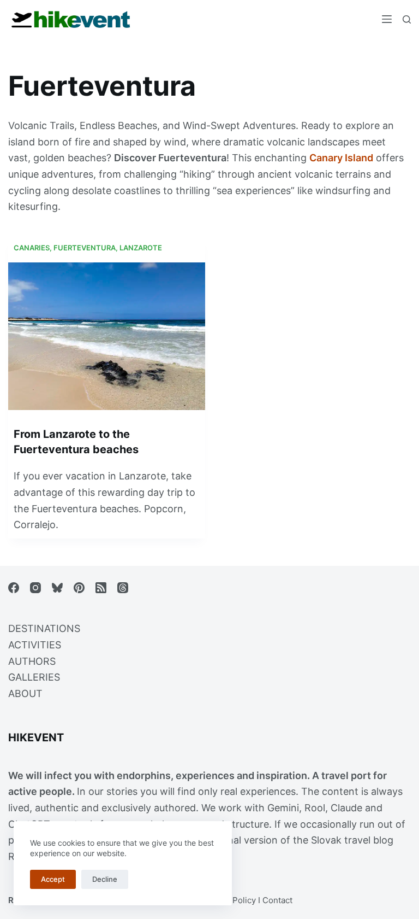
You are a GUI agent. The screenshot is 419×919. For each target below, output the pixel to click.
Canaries (32, 247)
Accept (53, 879)
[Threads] (122, 587)
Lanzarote (140, 247)
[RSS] (100, 587)
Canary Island (341, 157)
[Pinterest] (79, 587)
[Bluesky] (57, 587)
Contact (277, 900)
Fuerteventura (84, 247)
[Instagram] (35, 587)
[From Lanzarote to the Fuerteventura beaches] (106, 336)
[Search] (407, 19)
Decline (104, 879)
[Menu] (387, 19)
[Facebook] (13, 587)
